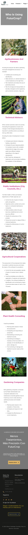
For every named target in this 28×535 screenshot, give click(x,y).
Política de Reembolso (20, 483)
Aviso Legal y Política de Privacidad (19, 480)
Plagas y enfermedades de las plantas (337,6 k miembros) (13, 506)
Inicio (12, 3)
